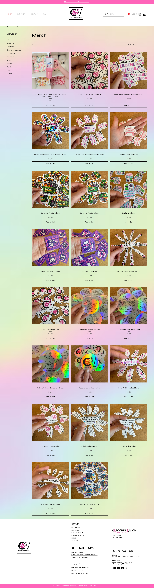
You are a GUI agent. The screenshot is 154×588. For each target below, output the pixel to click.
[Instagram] (118, 568)
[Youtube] (114, 568)
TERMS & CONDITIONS (80, 568)
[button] (144, 14)
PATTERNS (75, 527)
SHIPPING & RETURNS (80, 573)
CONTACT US (118, 538)
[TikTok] (122, 568)
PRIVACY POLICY (78, 570)
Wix (99, 586)
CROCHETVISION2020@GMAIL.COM (126, 557)
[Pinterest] (126, 568)
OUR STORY (118, 535)
